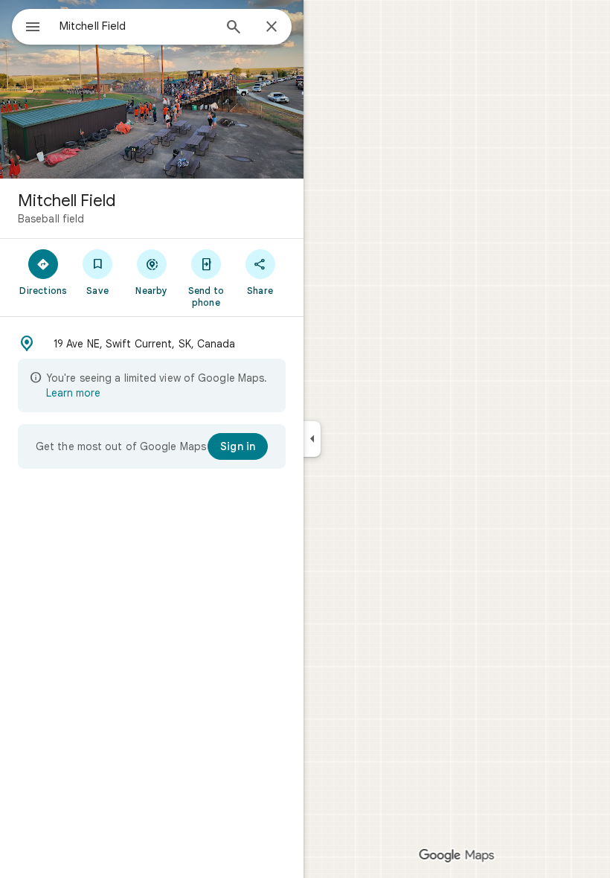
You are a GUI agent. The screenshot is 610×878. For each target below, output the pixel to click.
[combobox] (136, 26)
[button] (152, 344)
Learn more (73, 393)
